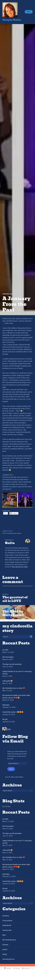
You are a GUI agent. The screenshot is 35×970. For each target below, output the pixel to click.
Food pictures (7, 921)
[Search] (31, 636)
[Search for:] (17, 637)
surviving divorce (8, 294)
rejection (18, 533)
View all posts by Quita (20, 567)
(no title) (5, 650)
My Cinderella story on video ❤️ (13, 688)
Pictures (5, 945)
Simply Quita (11, 20)
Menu (29, 11)
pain (15, 533)
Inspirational (6, 925)
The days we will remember (12, 664)
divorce (4, 533)
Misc (4, 935)
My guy (5, 719)
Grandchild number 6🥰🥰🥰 (12, 712)
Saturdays (6, 705)
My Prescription (8, 657)
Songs (4, 954)
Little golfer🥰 (7, 681)
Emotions (5, 916)
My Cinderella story (9, 940)
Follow (11, 769)
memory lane (7, 930)
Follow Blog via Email (15, 739)
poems (4, 949)
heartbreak (10, 533)
